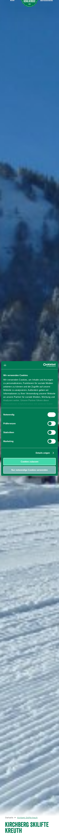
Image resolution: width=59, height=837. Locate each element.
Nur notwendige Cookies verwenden (29, 470)
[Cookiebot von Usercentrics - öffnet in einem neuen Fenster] (43, 365)
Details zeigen (43, 453)
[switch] (52, 423)
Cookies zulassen (29, 461)
